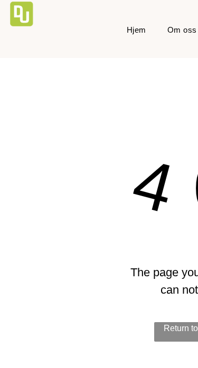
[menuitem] (136, 30)
